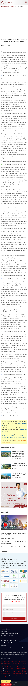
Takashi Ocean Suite (12, 659)
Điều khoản (13, 684)
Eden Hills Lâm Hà (8, 670)
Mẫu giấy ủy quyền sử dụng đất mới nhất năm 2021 (13, 547)
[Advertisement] (14, 22)
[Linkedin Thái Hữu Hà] (6, 642)
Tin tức (16, 647)
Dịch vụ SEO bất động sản (7, 538)
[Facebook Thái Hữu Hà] (2, 642)
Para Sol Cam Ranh (11, 437)
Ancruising (15, 661)
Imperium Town (4, 659)
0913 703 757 (15, 602)
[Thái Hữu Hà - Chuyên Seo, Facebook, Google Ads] (14, 495)
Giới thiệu (4, 647)
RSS (16, 684)
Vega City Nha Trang (11, 666)
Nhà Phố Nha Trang (5, 675)
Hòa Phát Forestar (21, 665)
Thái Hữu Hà (17, 682)
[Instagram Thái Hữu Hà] (9, 642)
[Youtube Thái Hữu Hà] (11, 642)
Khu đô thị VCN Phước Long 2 (14, 435)
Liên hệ (23, 647)
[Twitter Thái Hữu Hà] (4, 642)
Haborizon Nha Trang (21, 437)
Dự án (10, 647)
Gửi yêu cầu (14, 618)
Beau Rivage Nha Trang (21, 673)
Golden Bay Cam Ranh (8, 661)
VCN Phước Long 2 (7, 663)
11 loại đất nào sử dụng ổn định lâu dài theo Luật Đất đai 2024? (19, 465)
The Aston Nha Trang (8, 668)
